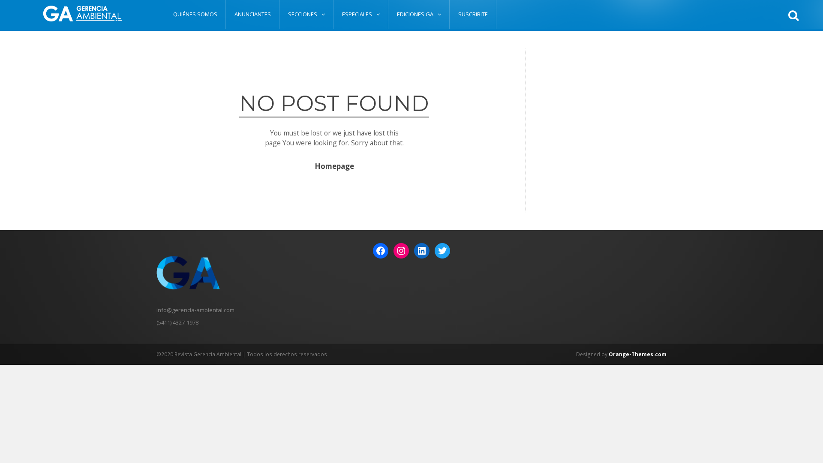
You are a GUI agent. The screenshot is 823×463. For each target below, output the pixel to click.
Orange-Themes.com (638, 354)
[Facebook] (380, 251)
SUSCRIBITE (473, 14)
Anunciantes (252, 14)
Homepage (334, 166)
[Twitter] (442, 251)
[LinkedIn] (422, 251)
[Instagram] (401, 251)
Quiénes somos (195, 14)
